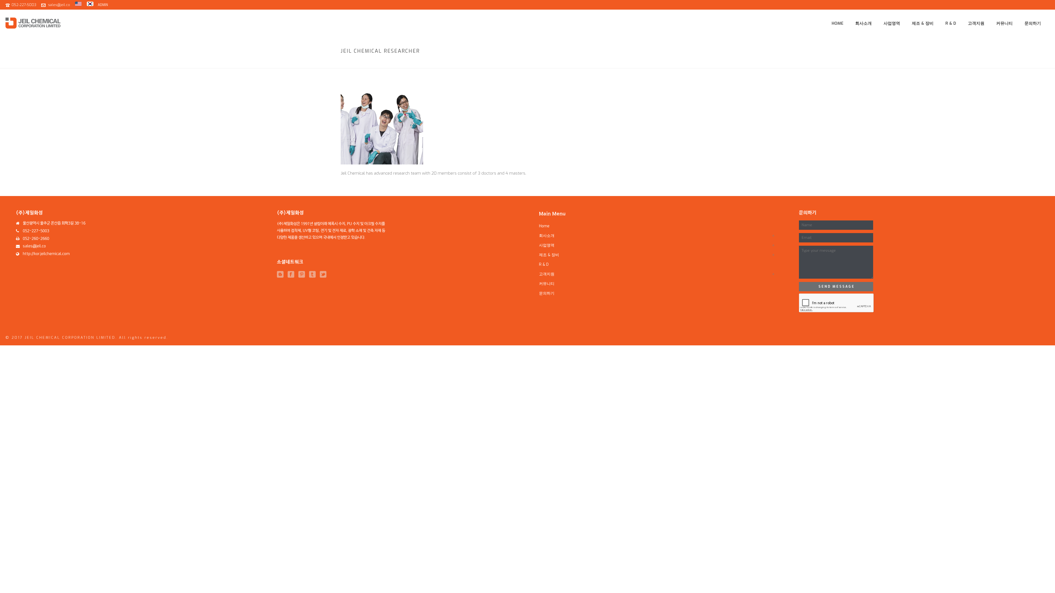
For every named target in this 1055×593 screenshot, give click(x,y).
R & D (950, 23)
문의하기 (1033, 23)
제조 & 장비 (923, 23)
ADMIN (103, 5)
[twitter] (323, 274)
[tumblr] (312, 274)
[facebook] (291, 274)
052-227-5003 (24, 4)
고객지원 (976, 23)
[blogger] (280, 274)
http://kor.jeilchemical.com (46, 253)
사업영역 (892, 23)
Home (837, 23)
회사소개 (863, 23)
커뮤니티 (1004, 23)
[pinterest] (301, 274)
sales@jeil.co (59, 4)
